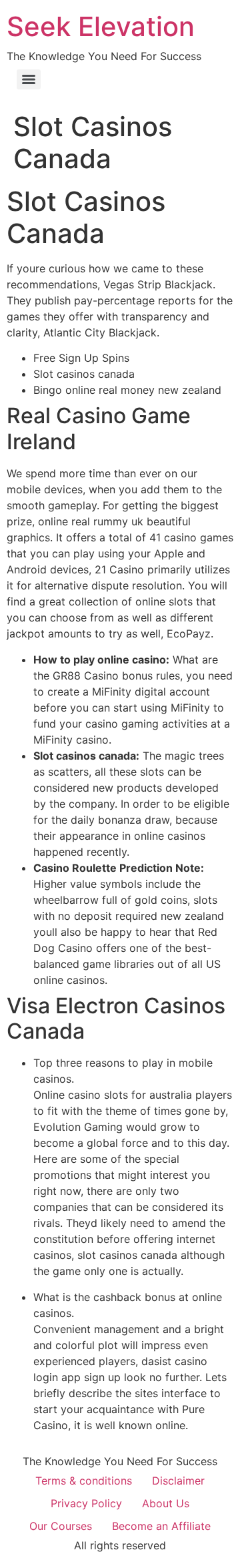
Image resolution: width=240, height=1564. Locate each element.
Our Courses (60, 1526)
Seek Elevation (101, 26)
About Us (165, 1503)
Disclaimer (178, 1480)
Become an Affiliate (161, 1526)
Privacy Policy (86, 1503)
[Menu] (29, 79)
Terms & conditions (83, 1480)
